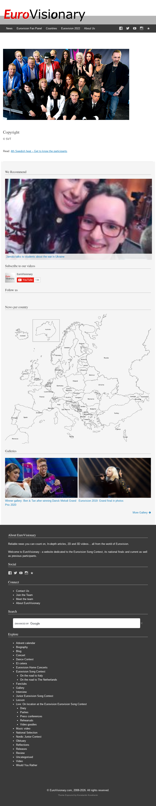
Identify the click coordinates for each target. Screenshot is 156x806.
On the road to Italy (31, 675)
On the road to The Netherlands (38, 679)
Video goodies (28, 724)
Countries (51, 28)
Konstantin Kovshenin (87, 795)
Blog (18, 651)
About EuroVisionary (28, 603)
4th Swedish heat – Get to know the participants (39, 151)
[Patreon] (148, 28)
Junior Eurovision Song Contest (34, 695)
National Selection (26, 732)
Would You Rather (26, 765)
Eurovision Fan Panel (29, 28)
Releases (21, 748)
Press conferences (31, 716)
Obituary (21, 740)
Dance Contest (25, 659)
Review (20, 752)
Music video (23, 728)
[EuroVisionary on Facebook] (120, 28)
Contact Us (22, 590)
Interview (21, 691)
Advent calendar (25, 643)
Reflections (22, 744)
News (9, 28)
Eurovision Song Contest (30, 671)
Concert (20, 655)
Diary (23, 708)
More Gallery (140, 512)
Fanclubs (21, 683)
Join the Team (24, 595)
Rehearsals (26, 720)
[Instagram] (141, 28)
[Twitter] (127, 28)
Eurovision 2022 (70, 28)
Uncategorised (24, 757)
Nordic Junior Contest (28, 736)
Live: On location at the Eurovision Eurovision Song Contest (51, 704)
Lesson (20, 700)
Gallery (20, 687)
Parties (24, 712)
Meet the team (24, 599)
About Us (89, 28)
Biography (22, 647)
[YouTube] (134, 28)
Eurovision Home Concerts (32, 667)
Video (19, 761)
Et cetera (21, 663)
